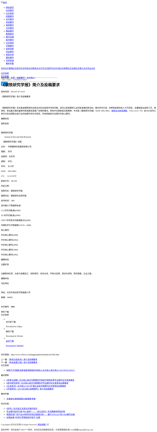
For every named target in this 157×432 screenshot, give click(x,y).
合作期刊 (10, 19)
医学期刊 (10, 40)
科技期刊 (10, 22)
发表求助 (10, 49)
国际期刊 (10, 58)
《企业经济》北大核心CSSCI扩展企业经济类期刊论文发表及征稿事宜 (36, 386)
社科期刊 (10, 10)
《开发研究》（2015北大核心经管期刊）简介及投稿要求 (30, 389)
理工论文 (83, 68)
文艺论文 (44, 68)
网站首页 (10, 8)
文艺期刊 (10, 28)
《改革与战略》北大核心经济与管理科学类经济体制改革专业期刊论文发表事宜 (40, 380)
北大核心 (31, 78)
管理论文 (13, 68)
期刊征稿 (10, 37)
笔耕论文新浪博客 (119, 111)
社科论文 (5, 68)
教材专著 (10, 63)
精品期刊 (10, 31)
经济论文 (21, 68)
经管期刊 (10, 16)
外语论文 (60, 68)
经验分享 (10, 55)
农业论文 (91, 68)
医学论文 (52, 68)
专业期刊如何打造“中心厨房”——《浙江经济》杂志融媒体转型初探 (36, 412)
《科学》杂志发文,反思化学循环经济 (22, 409)
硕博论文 (68, 68)
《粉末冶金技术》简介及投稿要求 (23, 359)
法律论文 (75, 68)
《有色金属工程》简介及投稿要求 (23, 362)
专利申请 (10, 61)
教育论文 (36, 68)
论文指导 (10, 43)
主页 (13, 78)
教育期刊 (10, 34)
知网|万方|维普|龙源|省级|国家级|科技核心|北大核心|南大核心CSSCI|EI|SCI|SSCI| (41, 370)
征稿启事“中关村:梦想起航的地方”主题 (23, 417)
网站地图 (42, 425)
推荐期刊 (10, 25)
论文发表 (10, 13)
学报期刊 (10, 46)
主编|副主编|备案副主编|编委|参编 (21, 399)
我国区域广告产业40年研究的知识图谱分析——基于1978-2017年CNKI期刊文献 (41, 414)
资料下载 (5, 312)
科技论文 (28, 68)
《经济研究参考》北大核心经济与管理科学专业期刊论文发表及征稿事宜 (37, 383)
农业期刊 (10, 52)
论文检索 (5, 73)
